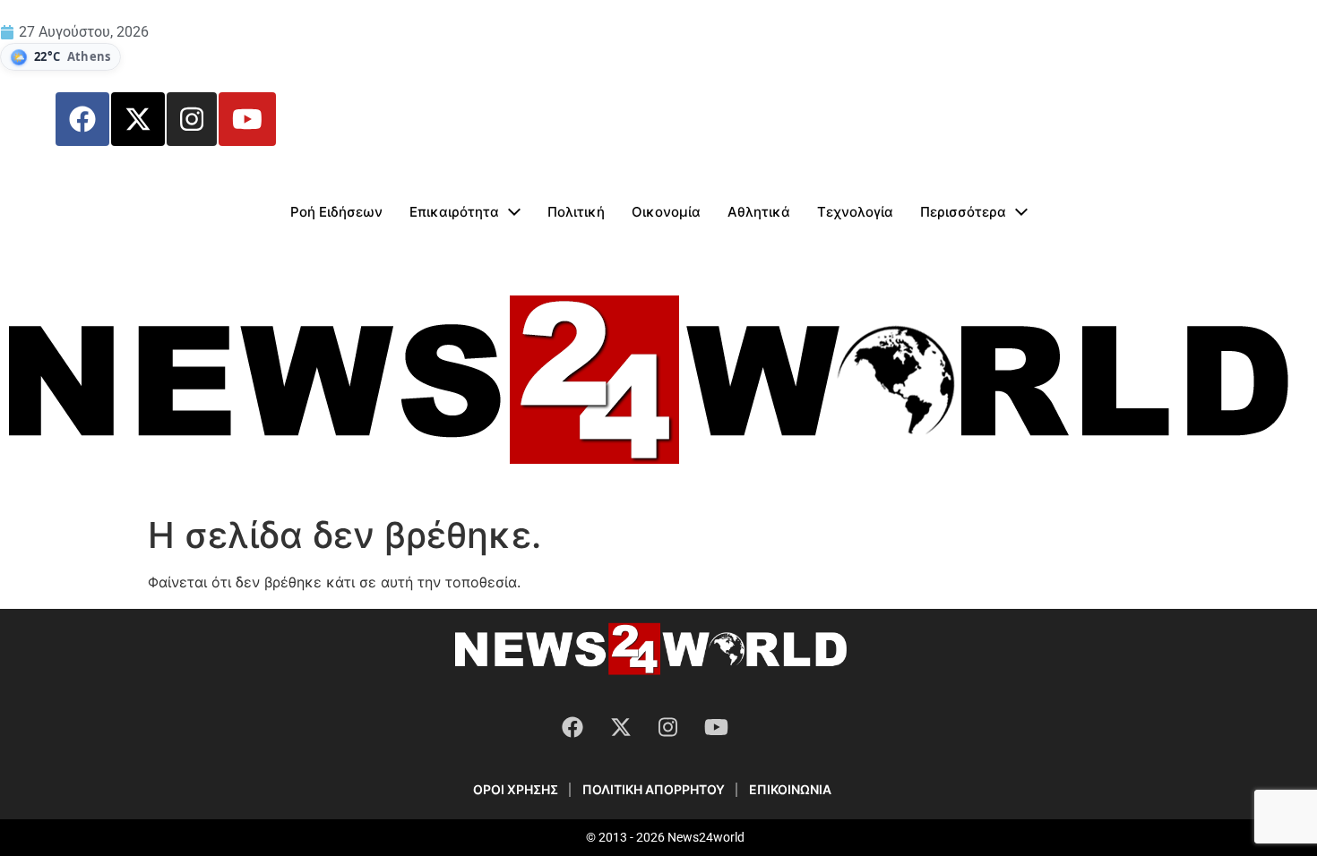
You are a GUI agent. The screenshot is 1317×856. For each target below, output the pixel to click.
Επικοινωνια (790, 789)
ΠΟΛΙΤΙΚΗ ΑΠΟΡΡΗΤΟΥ (653, 789)
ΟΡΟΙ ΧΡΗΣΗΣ (515, 789)
